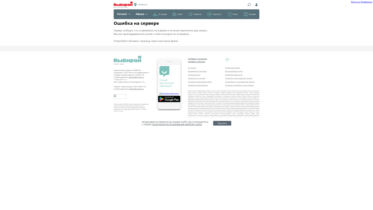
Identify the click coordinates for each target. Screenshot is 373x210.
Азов (228, 91)
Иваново (237, 105)
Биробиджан (210, 96)
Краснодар (191, 112)
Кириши (228, 108)
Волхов (228, 99)
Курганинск (252, 112)
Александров (243, 91)
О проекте (192, 68)
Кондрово (237, 110)
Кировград (238, 108)
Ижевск (243, 105)
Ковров (257, 108)
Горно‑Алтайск (248, 101)
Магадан (211, 115)
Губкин (202, 103)
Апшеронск (217, 92)
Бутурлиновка (204, 98)
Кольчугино (203, 110)
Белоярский (191, 96)
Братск (239, 96)
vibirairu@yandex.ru (136, 77)
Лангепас (207, 113)
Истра (195, 106)
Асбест (246, 92)
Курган (246, 112)
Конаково (224, 110)
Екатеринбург (251, 103)
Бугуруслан (256, 96)
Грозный (197, 103)
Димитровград (230, 103)
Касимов (196, 108)
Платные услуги (194, 75)
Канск (257, 106)
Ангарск (194, 92)
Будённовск (191, 98)
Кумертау (241, 112)
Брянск (244, 96)
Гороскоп (216, 14)
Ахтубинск (191, 94)
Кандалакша (252, 106)
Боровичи (234, 96)
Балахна (207, 94)
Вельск (236, 98)
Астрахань (256, 92)
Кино (180, 14)
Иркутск (257, 105)
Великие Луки (218, 98)
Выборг (190, 101)
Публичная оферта (232, 68)
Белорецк (248, 94)
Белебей (238, 94)
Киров (233, 108)
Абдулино (209, 91)
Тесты (235, 14)
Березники (199, 96)
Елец (189, 105)
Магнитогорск (218, 115)
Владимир (199, 99)
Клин (248, 108)
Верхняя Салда (247, 98)
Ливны (247, 113)
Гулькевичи (219, 103)
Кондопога (230, 110)
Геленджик (237, 101)
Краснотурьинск (199, 112)
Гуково (213, 103)
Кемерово (208, 108)
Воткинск (256, 99)
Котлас (253, 110)
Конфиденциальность (233, 75)
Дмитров (237, 103)
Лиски (257, 113)
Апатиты (210, 92)
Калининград (216, 106)
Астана (251, 92)
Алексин (249, 91)
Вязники (208, 101)
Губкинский (207, 103)
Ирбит (252, 105)
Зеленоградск (210, 105)
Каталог (122, 14)
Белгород (232, 94)
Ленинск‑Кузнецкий (225, 113)
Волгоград (205, 99)
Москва (190, 91)
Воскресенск (250, 99)
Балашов (212, 94)
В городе (163, 14)
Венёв (240, 98)
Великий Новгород (228, 98)
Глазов (242, 101)
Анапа (189, 92)
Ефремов (193, 105)
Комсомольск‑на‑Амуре (214, 110)
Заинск (199, 105)
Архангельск (240, 92)
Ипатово (247, 105)
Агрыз (218, 91)
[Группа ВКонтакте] (227, 59)
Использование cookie (234, 71)
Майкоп (225, 115)
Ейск (245, 103)
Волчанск (233, 99)
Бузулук (197, 98)
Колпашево (196, 110)
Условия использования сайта (200, 82)
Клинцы (252, 108)
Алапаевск (236, 91)
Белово (243, 94)
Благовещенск (218, 96)
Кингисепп (223, 108)
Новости (197, 14)
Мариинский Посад (243, 115)
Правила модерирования (198, 85)
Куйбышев (229, 112)
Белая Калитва (225, 94)
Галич (227, 101)
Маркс (251, 115)
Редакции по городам (196, 78)
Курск (257, 112)
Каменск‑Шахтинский (242, 106)
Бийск (204, 96)
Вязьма (213, 101)
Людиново (206, 115)
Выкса (194, 101)
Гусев (224, 103)
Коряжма (242, 110)
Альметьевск (255, 91)
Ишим (199, 106)
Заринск (203, 105)
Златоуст (232, 105)
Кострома (248, 110)
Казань (210, 106)
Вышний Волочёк (201, 101)
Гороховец (256, 101)
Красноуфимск (209, 112)
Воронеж (243, 99)
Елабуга (257, 103)
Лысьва (200, 115)
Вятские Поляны (220, 101)
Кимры (217, 108)
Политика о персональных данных (238, 78)
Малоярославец (232, 115)
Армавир (229, 92)
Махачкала (256, 115)
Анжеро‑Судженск (202, 92)
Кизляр (213, 108)
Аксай (231, 91)
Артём (234, 92)
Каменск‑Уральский (230, 106)
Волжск (218, 99)
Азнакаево (223, 91)
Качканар (202, 108)
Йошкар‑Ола (204, 106)
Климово (244, 108)
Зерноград (226, 105)
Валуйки (211, 98)
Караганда (191, 108)
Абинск (214, 91)
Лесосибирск (240, 113)
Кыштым (195, 113)
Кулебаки (235, 112)
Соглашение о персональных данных (240, 82)
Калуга (222, 106)
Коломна (190, 110)
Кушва (190, 113)
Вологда (222, 99)
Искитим (190, 106)
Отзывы (252, 14)
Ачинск (196, 94)
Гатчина (231, 101)
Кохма (257, 110)
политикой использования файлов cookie (177, 124)
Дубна (242, 103)
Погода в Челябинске (361, 2)
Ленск (234, 113)
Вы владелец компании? (197, 71)
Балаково (201, 94)
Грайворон (191, 103)
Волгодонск (211, 99)
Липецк (252, 113)
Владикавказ (191, 99)
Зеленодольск (218, 105)
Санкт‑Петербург (197, 91)
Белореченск (255, 94)
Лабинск (201, 113)
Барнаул (218, 94)
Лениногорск (215, 113)
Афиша (140, 14)
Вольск (238, 99)
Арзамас (223, 92)
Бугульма (249, 96)
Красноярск (217, 112)
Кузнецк (223, 112)
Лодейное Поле (192, 115)
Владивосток (255, 98)
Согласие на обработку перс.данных (239, 85)
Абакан (204, 91)
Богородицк (226, 96)
